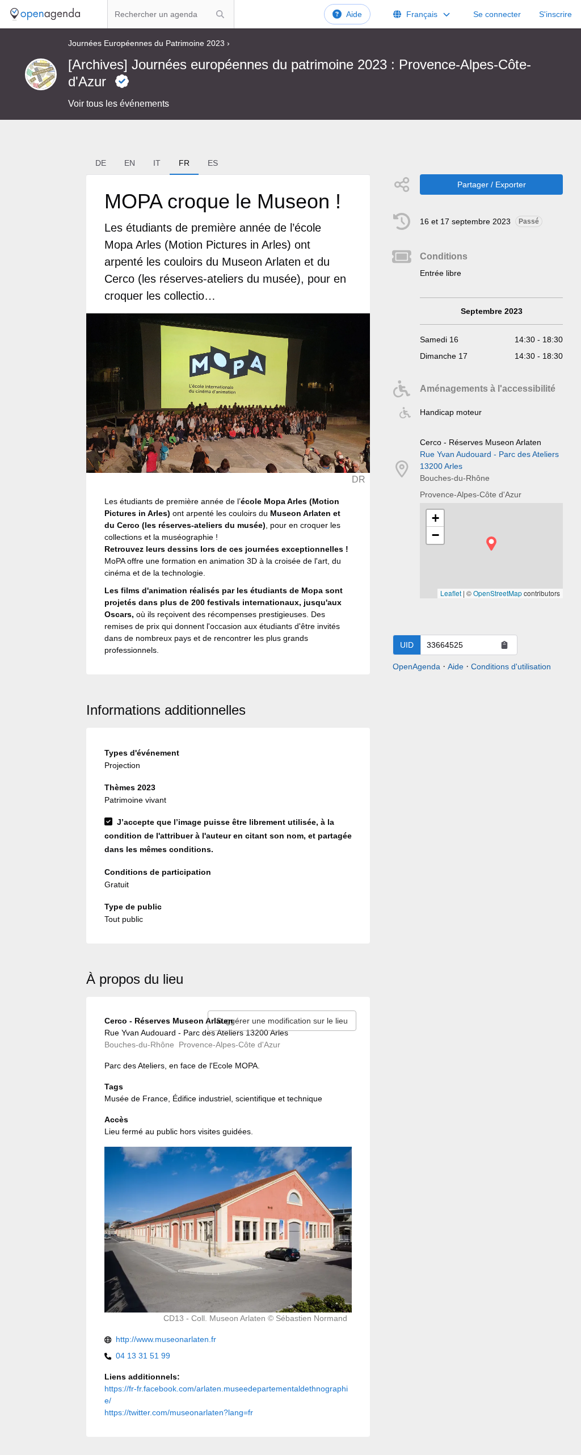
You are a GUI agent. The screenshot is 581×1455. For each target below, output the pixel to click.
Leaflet (450, 593)
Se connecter (497, 14)
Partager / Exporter (491, 184)
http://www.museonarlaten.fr (166, 1339)
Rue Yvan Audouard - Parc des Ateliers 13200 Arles (489, 460)
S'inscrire (555, 14)
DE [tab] (100, 162)
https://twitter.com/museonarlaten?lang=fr (178, 1412)
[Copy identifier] (504, 645)
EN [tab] (129, 162)
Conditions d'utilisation (511, 666)
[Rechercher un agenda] (220, 14)
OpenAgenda (416, 666)
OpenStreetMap (497, 593)
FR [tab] (184, 162)
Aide (354, 14)
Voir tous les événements (118, 103)
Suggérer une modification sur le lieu (282, 1020)
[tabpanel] (228, 424)
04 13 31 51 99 (143, 1355)
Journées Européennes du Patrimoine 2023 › (149, 43)
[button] (491, 543)
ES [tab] (213, 162)
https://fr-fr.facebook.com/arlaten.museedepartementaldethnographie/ (226, 1394)
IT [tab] (157, 162)
